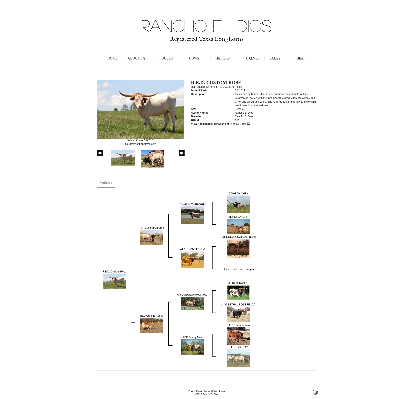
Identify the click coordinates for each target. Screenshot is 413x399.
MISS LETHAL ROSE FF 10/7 (238, 304)
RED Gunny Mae (192, 337)
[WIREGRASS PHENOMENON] (238, 248)
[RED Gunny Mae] (192, 346)
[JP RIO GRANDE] (238, 292)
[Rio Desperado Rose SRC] (192, 303)
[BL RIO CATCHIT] (238, 226)
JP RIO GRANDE (238, 283)
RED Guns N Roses (230, 86)
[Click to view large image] (140, 109)
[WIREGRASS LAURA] (192, 259)
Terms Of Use (210, 391)
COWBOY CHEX (238, 193)
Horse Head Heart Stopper (238, 269)
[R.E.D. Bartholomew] (238, 335)
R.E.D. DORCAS (238, 347)
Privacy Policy (195, 391)
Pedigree (105, 182)
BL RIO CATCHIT (238, 216)
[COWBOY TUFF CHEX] (192, 215)
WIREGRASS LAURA (192, 248)
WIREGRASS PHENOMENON (238, 237)
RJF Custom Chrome (203, 86)
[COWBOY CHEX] (238, 204)
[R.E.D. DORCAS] (238, 357)
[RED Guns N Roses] (151, 325)
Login (222, 391)
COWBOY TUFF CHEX (192, 204)
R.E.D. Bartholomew (238, 325)
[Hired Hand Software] (315, 394)
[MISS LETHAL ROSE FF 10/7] (238, 314)
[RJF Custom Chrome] (151, 237)
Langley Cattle (238, 123)
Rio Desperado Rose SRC (192, 294)
